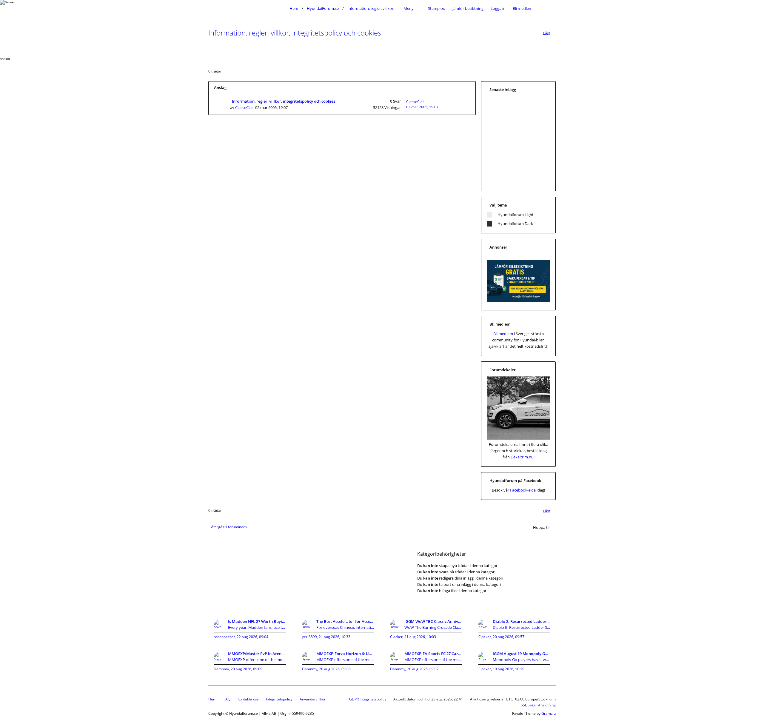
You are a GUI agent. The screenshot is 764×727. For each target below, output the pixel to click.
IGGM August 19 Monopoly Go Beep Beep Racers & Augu (522, 653)
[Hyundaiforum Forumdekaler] (518, 438)
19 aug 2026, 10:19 (508, 668)
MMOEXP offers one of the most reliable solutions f (257, 659)
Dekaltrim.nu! (523, 457)
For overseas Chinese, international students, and (345, 627)
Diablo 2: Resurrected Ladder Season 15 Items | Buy (522, 621)
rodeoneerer (224, 636)
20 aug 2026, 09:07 (423, 668)
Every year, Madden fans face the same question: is (257, 627)
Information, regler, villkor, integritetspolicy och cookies (294, 33)
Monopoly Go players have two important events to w (522, 659)
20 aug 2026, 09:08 (335, 668)
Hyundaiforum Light (515, 214)
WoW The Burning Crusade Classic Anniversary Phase (433, 627)
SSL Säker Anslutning (538, 705)
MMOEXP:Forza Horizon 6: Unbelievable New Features (345, 653)
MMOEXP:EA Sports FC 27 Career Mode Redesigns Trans (433, 653)
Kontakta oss (248, 699)
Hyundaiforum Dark (515, 223)
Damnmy (221, 668)
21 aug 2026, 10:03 (420, 636)
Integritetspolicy (279, 699)
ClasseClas (244, 107)
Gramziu (548, 713)
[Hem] (247, 8)
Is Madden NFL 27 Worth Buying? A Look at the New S (257, 621)
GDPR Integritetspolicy (367, 699)
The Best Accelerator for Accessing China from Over (345, 621)
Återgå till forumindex (229, 526)
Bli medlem (522, 8)
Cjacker (396, 636)
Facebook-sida (523, 490)
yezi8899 (309, 636)
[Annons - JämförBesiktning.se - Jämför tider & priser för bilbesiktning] (518, 300)
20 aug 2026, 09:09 (246, 668)
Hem (212, 699)
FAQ (227, 699)
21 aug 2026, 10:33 (334, 636)
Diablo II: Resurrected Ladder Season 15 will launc (522, 627)
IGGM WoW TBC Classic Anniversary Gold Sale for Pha (433, 621)
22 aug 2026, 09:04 (252, 636)
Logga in (498, 8)
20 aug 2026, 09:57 (508, 636)
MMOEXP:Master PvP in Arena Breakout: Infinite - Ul (257, 653)
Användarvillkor (313, 699)
